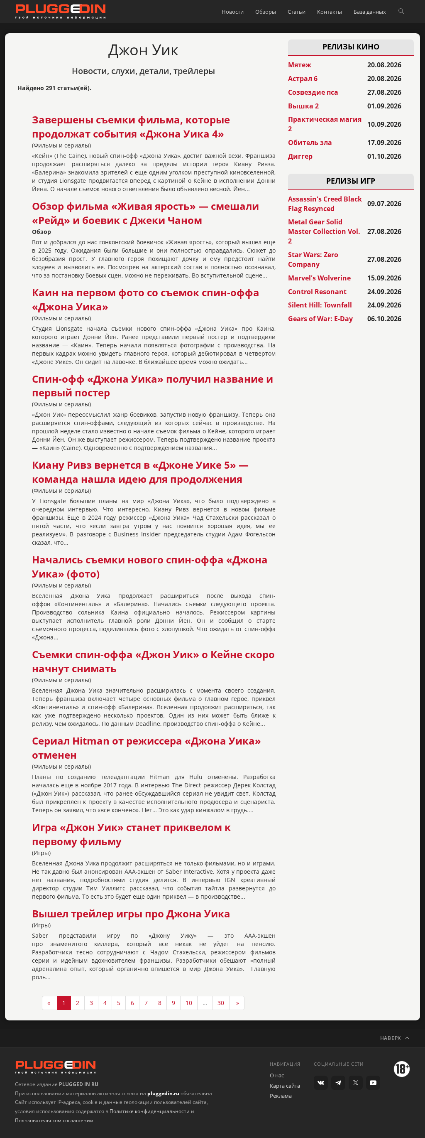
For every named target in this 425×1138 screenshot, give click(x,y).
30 (220, 1003)
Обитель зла (310, 142)
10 (189, 1003)
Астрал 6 (303, 78)
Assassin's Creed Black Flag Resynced (325, 203)
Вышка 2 (303, 106)
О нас (277, 1075)
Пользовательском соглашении (54, 1120)
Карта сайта (285, 1085)
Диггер (300, 156)
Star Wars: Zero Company (313, 259)
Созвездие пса (313, 92)
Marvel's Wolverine (319, 278)
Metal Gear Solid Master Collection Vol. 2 (324, 231)
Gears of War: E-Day (320, 318)
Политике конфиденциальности (150, 1111)
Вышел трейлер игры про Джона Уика (131, 913)
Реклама (281, 1095)
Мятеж (299, 64)
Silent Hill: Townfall (320, 305)
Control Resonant (317, 291)
